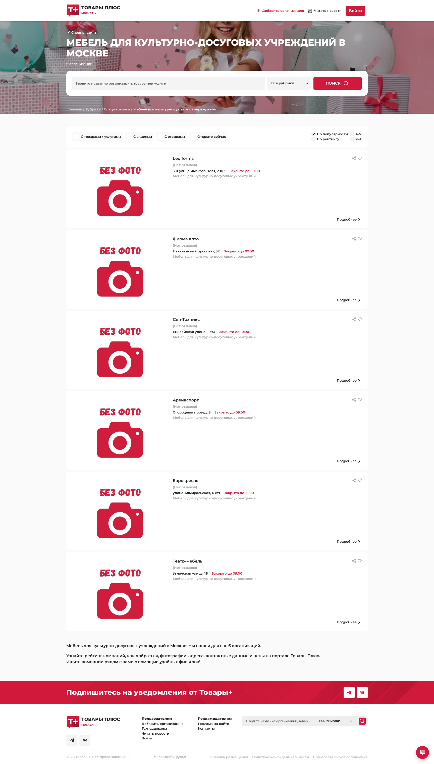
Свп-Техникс (186, 319)
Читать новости (155, 733)
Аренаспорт (186, 400)
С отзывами (175, 136)
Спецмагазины (117, 109)
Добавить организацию (163, 724)
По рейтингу (328, 139)
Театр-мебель (187, 561)
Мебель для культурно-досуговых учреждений (174, 109)
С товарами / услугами (101, 136)
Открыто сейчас (211, 136)
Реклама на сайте (213, 724)
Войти (355, 10)
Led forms (183, 158)
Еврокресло (185, 480)
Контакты (206, 728)
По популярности (332, 134)
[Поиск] (362, 721)
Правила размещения (229, 757)
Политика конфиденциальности (280, 757)
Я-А (358, 139)
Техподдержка (154, 728)
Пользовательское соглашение (340, 757)
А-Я (358, 134)
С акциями (142, 136)
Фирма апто (186, 239)
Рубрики (93, 109)
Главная (75, 109)
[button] (100, 13)
